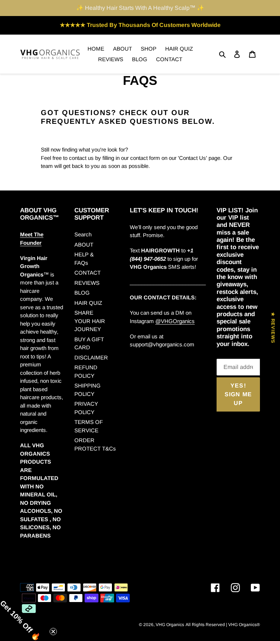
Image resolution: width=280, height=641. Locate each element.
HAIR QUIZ (88, 303)
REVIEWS (87, 283)
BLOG (82, 293)
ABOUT (83, 244)
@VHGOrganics (175, 321)
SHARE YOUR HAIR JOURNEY (89, 321)
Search (83, 234)
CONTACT (87, 273)
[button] (25, 615)
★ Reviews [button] (273, 327)
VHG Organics (170, 624)
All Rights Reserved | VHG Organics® (223, 624)
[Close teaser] (53, 631)
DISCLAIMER (91, 357)
